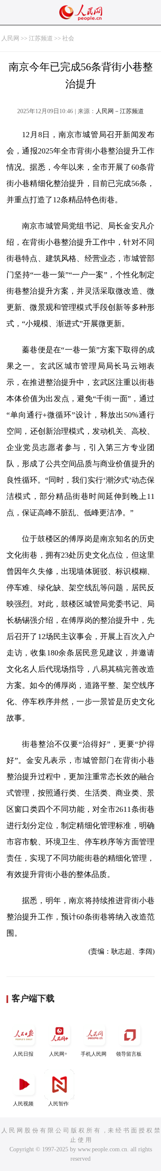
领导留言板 (129, 1054)
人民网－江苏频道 (120, 111)
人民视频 (23, 1104)
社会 (68, 38)
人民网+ (58, 1054)
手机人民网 (93, 1054)
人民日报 (23, 1054)
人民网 (10, 38)
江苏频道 (41, 38)
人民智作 (58, 1104)
